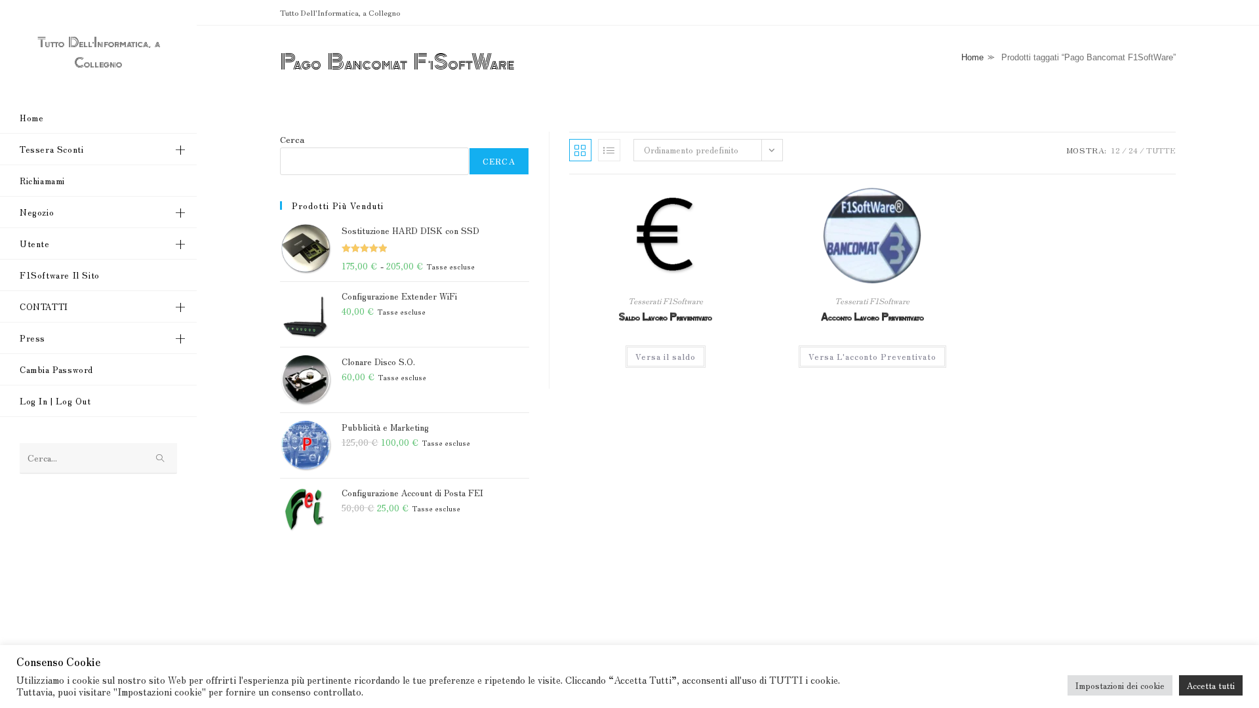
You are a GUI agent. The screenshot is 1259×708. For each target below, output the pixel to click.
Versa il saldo (665, 356)
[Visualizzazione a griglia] (580, 150)
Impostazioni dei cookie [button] (1120, 685)
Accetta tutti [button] (1211, 685)
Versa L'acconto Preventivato (872, 356)
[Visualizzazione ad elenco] (609, 150)
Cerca (292, 139)
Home (972, 57)
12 (1115, 149)
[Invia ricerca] (160, 458)
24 (1133, 149)
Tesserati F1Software (665, 300)
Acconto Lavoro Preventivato (872, 317)
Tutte (1161, 149)
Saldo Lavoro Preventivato (665, 317)
